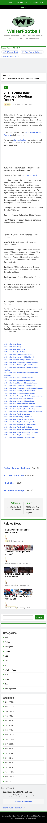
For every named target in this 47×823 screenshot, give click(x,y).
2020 (6, 730)
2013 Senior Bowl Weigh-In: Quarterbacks (19, 419)
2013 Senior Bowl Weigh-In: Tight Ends (18, 427)
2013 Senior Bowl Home (12, 344)
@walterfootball (20, 140)
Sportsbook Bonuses (10, 56)
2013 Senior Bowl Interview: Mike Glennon (19, 393)
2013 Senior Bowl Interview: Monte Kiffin (18, 378)
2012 (6, 767)
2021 (6, 725)
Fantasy (8, 642)
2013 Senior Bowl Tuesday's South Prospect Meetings (23, 388)
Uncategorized (10, 689)
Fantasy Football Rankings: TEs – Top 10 (22, 2)
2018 (6, 739)
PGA (6, 675)
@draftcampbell (30, 175)
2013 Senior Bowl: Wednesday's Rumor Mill (19, 380)
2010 (6, 777)
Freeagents (9, 647)
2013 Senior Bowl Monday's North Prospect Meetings (23, 406)
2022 (6, 721)
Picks (7, 679)
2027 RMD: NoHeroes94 (13, 808)
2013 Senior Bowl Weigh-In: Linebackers (18, 435)
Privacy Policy (30, 819)
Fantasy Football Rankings (17, 468)
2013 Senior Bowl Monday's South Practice (19, 409)
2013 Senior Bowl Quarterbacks (15, 352)
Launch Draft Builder (23, 801)
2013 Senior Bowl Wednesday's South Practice (21, 362)
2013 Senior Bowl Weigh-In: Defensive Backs (20, 437)
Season (7, 684)
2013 (6, 763)
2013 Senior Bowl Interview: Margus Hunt (19, 401)
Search (39, 617)
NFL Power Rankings (14, 490)
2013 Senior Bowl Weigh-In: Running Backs (19, 422)
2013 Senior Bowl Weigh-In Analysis (17, 414)
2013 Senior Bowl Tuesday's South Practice (19, 385)
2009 (6, 781)
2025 (6, 707)
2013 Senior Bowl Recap (12, 347)
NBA (6, 661)
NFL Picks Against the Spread (31, 52)
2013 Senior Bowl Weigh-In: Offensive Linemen (21, 429)
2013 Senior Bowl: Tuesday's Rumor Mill (18, 398)
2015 (6, 753)
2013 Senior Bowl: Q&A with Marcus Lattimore (20, 383)
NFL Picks (9, 483)
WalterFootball (23, 31)
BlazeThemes (19, 819)
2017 (6, 744)
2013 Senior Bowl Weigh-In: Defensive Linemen (21, 432)
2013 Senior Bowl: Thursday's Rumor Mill (19, 359)
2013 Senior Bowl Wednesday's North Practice (20, 365)
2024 (6, 711)
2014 (6, 758)
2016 (6, 749)
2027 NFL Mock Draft (10, 52)
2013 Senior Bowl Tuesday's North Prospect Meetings (23, 396)
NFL (5, 87)
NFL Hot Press (10, 670)
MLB (6, 656)
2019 (6, 735)
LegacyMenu (5, 48)
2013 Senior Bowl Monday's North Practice (19, 404)
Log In (23, 7)
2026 (6, 702)
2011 (6, 772)
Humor (7, 651)
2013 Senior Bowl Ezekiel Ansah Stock (18, 354)
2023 (6, 716)
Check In (16, 48)
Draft (6, 637)
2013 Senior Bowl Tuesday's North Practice (19, 391)
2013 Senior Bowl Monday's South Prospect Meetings (23, 411)
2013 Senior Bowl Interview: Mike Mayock (19, 357)
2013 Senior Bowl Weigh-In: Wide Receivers (20, 424)
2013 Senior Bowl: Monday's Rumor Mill (18, 417)
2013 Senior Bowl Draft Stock (14, 349)
